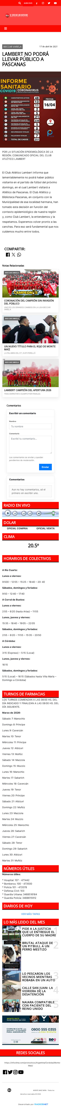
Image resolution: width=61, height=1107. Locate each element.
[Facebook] (36, 3)
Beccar (22, 34)
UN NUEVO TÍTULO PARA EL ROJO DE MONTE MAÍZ (30, 348)
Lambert (9, 34)
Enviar (45, 467)
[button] (20, 3)
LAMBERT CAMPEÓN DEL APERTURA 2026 (27, 390)
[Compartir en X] (13, 254)
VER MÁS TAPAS (30, 913)
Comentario (14, 433)
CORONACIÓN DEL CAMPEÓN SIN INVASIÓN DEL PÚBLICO (29, 302)
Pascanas (10, 39)
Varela (33, 34)
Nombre (12, 421)
